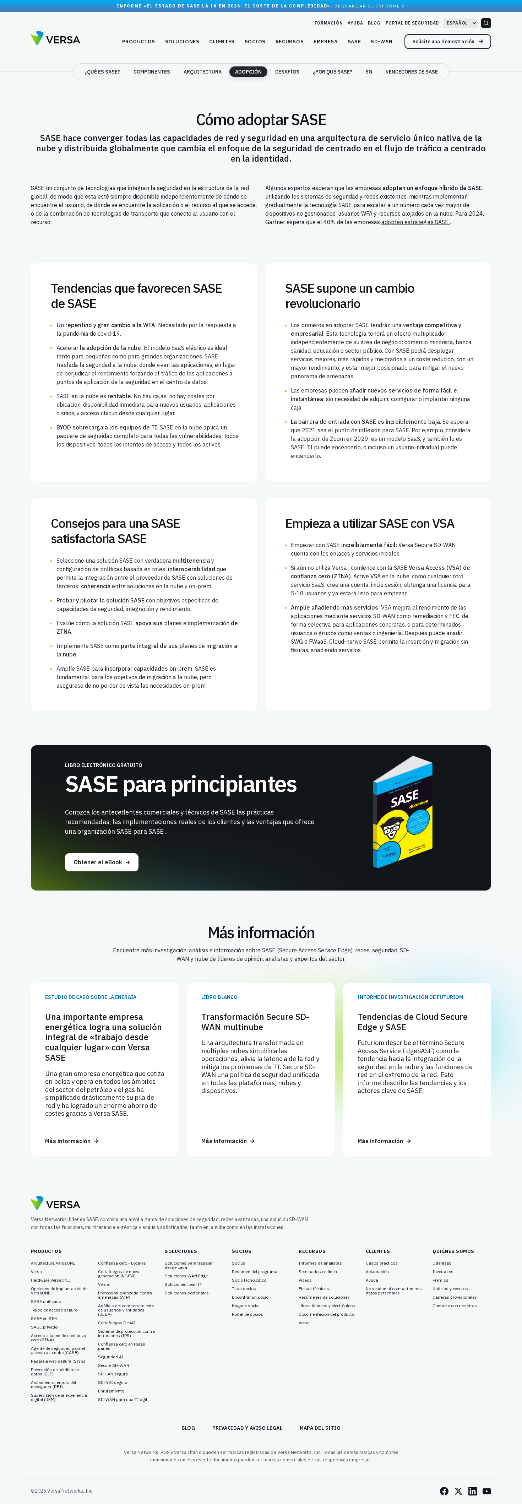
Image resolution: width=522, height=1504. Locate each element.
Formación (329, 23)
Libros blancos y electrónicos (327, 1306)
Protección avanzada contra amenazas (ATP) (125, 1295)
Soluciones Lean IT (183, 1284)
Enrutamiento (111, 1391)
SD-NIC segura (112, 1382)
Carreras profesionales (455, 1297)
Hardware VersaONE (50, 1280)
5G (369, 72)
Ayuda (355, 23)
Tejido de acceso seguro (54, 1310)
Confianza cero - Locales (122, 1263)
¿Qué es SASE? (102, 72)
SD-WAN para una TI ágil (122, 1399)
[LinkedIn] (472, 1491)
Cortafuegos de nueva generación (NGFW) (119, 1274)
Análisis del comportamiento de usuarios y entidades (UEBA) (126, 1310)
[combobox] (460, 23)
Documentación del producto (326, 1314)
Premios (440, 1280)
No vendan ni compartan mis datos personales (394, 1291)
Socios (238, 1263)
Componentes (152, 72)
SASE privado (44, 1327)
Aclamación (377, 1272)
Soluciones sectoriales (187, 1293)
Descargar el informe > (370, 6)
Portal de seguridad (412, 23)
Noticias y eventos (450, 1289)
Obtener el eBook (98, 862)
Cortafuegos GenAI (117, 1323)
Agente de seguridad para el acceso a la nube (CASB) (58, 1350)
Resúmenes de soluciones (324, 1297)
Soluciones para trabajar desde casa (189, 1265)
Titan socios (244, 1289)
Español (457, 23)
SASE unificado (46, 1301)
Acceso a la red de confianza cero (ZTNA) (58, 1337)
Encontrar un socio (250, 1297)
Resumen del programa (254, 1272)
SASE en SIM (44, 1318)
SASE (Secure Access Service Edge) (307, 950)
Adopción (248, 72)
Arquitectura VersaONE (53, 1263)
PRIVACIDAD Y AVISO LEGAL (247, 1428)
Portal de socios (247, 1314)
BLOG (188, 1428)
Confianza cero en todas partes (121, 1346)
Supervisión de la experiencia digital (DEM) (59, 1397)
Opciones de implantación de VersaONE (59, 1291)
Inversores (443, 1272)
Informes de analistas (320, 1263)
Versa (36, 1272)
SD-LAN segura (113, 1374)
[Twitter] (458, 1491)
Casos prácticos (382, 1263)
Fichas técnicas (314, 1289)
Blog (374, 23)
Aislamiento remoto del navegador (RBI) (53, 1384)
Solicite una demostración (443, 41)
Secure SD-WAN (113, 1365)
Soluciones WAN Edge (186, 1276)
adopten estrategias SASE (415, 222)
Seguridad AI (111, 1357)
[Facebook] (444, 1491)
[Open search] (486, 23)
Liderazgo (442, 1263)
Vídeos (305, 1280)
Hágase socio (245, 1306)
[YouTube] (487, 1491)
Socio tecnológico (249, 1280)
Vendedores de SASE (412, 72)
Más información (68, 1141)
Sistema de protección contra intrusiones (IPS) (126, 1333)
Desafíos (287, 72)
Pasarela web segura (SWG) (58, 1361)
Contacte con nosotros (455, 1306)
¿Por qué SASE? (332, 72)
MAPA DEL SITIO (320, 1428)
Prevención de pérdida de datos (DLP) (55, 1372)
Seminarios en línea (318, 1272)
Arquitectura (203, 72)
